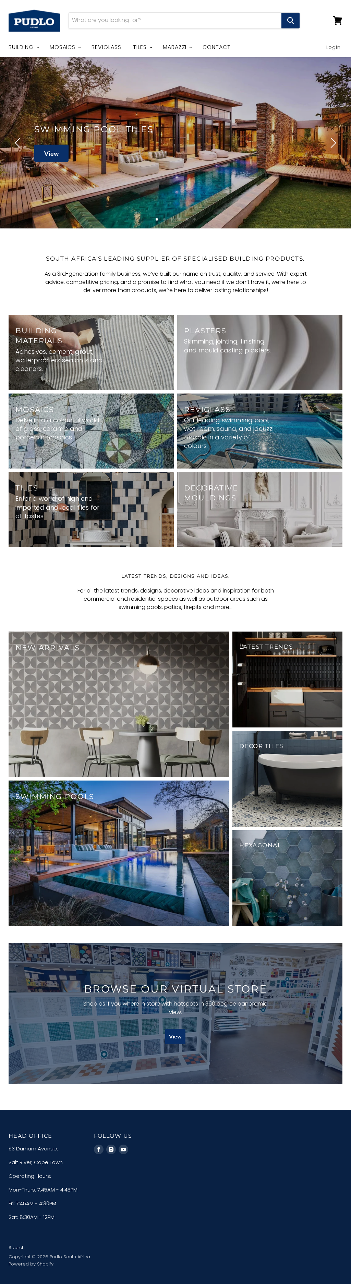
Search (17, 1247)
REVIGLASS (106, 47)
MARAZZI (176, 47)
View (51, 153)
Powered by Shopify (31, 1264)
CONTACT (217, 47)
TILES (140, 47)
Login (333, 47)
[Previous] (19, 143)
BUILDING (22, 47)
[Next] (332, 143)
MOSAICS (63, 47)
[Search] (290, 20)
